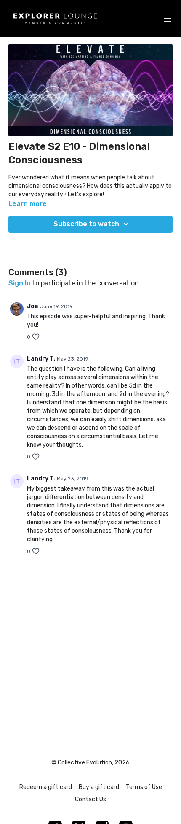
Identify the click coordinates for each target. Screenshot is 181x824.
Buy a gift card (99, 787)
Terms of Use (144, 787)
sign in (19, 283)
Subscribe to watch (86, 224)
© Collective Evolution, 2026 (90, 763)
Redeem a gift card (45, 787)
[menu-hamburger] (167, 19)
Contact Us (90, 799)
